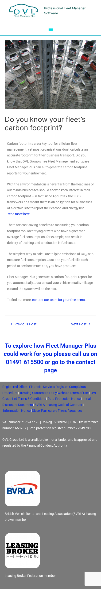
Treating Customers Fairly (38, 393)
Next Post (81, 324)
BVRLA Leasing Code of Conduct (58, 405)
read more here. (19, 214)
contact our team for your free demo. (59, 300)
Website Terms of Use (73, 393)
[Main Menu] (50, 29)
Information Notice (17, 410)
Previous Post (23, 324)
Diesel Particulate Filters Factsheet (57, 410)
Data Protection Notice (64, 399)
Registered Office (14, 387)
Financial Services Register (48, 387)
